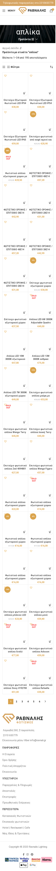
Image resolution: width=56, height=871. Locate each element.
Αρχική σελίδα (10, 48)
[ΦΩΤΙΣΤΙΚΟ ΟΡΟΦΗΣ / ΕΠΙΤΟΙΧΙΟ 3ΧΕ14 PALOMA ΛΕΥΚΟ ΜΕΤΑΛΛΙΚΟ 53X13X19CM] (15, 195)
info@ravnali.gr (38, 740)
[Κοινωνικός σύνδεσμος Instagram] (28, 854)
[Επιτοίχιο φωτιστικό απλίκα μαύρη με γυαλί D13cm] (41, 378)
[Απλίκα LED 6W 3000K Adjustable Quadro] (41, 305)
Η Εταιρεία (8, 754)
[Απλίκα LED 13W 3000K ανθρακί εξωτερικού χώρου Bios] (41, 341)
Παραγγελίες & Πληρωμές (17, 785)
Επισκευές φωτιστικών (15, 821)
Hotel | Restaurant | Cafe (16, 827)
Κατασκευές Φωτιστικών (16, 815)
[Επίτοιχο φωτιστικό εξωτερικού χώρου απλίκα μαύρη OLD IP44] (15, 305)
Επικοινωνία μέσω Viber (16, 740)
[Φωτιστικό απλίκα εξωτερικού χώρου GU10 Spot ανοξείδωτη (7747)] (15, 488)
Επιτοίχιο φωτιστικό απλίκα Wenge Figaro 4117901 (40, 468)
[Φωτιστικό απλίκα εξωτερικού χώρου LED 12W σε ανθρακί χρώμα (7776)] (15, 561)
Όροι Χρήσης (9, 760)
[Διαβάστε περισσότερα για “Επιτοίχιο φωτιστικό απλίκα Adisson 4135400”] (50, 641)
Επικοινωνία (9, 771)
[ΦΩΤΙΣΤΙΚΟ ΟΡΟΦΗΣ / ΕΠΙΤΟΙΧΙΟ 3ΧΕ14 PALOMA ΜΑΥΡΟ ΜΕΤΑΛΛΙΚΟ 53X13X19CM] (41, 232)
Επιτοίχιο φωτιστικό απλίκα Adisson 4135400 (40, 651)
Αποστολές (8, 790)
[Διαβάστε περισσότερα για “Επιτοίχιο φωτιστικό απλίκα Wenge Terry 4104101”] (24, 422)
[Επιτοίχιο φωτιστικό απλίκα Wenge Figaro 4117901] (41, 451)
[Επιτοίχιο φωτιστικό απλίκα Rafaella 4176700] (41, 670)
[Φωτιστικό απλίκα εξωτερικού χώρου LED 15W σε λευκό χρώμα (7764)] (15, 524)
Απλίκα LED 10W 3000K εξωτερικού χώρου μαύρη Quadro (15, 359)
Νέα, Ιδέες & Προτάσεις (16, 833)
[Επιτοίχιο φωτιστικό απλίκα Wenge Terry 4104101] (15, 414)
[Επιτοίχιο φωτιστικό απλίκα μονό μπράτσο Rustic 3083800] (41, 597)
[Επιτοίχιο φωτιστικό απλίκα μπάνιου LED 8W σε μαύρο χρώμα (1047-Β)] (15, 597)
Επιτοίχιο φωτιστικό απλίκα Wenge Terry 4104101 (15, 432)
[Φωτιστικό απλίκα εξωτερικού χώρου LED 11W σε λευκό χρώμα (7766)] (41, 488)
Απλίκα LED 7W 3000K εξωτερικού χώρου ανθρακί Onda (15, 395)
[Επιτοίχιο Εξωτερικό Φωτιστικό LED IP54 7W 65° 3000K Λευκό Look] (41, 85)
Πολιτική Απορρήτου (14, 766)
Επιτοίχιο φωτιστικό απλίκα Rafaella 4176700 (40, 688)
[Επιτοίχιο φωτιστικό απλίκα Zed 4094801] (15, 451)
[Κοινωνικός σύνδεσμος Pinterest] (32, 854)
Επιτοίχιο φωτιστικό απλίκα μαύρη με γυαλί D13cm (40, 395)
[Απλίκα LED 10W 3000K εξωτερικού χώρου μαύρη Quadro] (15, 341)
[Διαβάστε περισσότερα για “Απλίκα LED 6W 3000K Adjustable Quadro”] (50, 312)
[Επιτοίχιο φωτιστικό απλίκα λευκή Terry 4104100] (41, 414)
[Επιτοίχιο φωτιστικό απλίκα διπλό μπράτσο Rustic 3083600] (15, 634)
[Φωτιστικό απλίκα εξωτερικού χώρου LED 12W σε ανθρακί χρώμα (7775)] (41, 561)
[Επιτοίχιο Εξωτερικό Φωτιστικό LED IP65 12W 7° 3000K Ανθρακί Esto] (15, 122)
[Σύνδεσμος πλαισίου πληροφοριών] (28, 3)
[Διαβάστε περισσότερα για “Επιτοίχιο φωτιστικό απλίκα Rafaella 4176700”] (50, 678)
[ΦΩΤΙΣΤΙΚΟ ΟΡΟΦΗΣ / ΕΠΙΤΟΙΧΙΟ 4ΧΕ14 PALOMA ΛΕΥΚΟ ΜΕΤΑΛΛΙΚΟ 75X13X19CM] (41, 159)
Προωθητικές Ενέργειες (16, 802)
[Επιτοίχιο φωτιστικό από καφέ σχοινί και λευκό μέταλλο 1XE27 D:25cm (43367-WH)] (41, 122)
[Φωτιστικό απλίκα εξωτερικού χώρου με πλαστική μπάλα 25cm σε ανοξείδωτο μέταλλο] (15, 159)
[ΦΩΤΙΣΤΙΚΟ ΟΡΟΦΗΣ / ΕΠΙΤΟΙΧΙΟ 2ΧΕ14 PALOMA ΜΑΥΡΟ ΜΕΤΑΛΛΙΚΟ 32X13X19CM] (15, 268)
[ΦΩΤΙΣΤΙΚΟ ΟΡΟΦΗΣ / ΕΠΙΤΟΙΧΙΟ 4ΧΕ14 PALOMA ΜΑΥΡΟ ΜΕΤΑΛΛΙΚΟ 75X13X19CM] (15, 232)
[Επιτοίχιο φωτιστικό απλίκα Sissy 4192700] (15, 670)
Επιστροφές (9, 796)
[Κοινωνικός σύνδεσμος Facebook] (24, 854)
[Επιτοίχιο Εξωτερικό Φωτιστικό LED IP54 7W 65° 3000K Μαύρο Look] (15, 85)
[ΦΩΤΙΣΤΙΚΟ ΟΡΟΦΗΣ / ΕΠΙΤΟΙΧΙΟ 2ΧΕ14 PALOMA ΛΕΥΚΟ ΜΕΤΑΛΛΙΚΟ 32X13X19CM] (41, 195)
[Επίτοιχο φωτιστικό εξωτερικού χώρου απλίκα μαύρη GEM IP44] (41, 268)
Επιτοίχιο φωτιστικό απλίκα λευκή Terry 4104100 (40, 432)
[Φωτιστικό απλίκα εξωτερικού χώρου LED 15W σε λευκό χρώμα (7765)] (41, 524)
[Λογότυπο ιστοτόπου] (32, 10)
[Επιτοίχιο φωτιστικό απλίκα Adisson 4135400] (41, 634)
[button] (5, 75)
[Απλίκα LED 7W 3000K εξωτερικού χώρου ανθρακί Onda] (15, 378)
